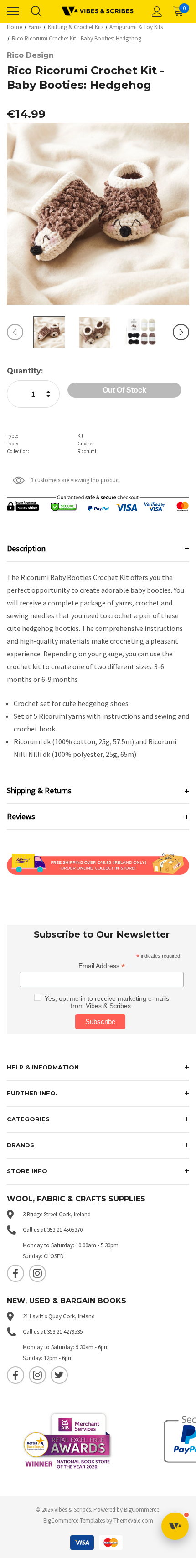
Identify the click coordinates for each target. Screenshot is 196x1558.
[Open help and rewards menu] (175, 1526)
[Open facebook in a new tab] (15, 1273)
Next (181, 332)
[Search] (35, 11)
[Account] (155, 11)
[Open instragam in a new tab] (37, 1273)
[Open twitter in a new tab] (59, 1375)
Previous (15, 332)
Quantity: (25, 371)
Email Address (101, 966)
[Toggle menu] (13, 11)
